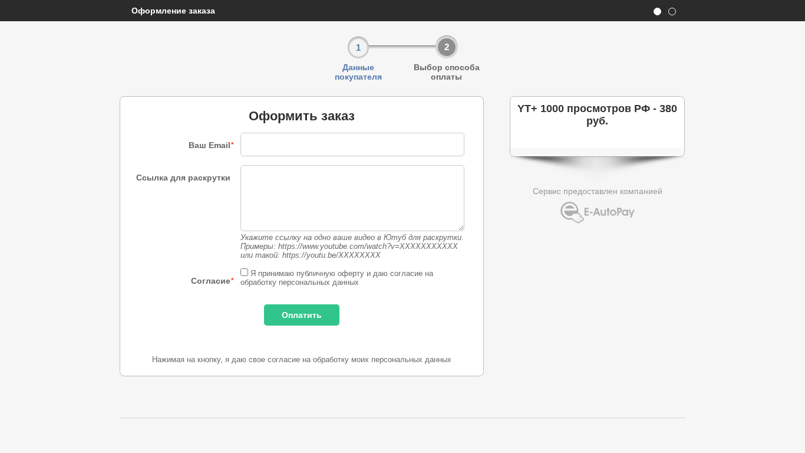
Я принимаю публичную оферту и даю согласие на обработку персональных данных (336, 278)
